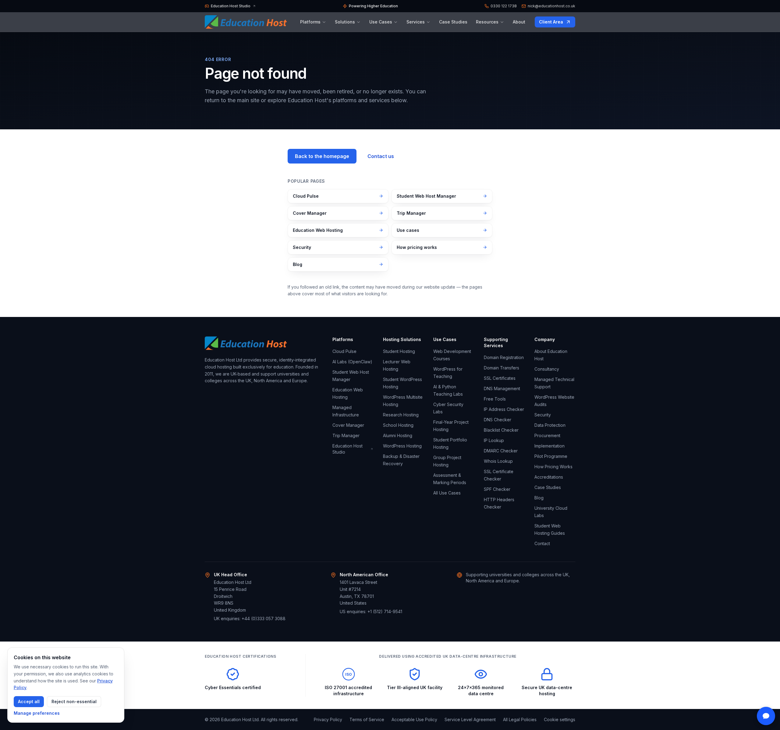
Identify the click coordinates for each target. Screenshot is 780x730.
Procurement (547, 435)
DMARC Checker (501, 450)
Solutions (345, 21)
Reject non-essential (74, 701)
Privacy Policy (328, 719)
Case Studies (453, 21)
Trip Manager (411, 213)
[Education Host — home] (248, 22)
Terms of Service (366, 719)
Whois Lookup (498, 461)
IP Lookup (494, 440)
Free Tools (495, 398)
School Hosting (398, 425)
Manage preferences (37, 713)
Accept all (29, 701)
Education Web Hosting (318, 230)
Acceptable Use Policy (414, 719)
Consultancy (546, 369)
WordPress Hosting (402, 445)
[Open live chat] (766, 716)
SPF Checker (497, 489)
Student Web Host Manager (426, 196)
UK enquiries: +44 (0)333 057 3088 (249, 618)
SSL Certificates (500, 378)
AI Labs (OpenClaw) (352, 361)
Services (415, 21)
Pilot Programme (550, 456)
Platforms (310, 21)
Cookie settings (559, 719)
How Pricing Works (553, 466)
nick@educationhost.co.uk (551, 6)
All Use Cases (447, 492)
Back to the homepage (322, 156)
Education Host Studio (351, 449)
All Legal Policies (520, 719)
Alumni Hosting (397, 435)
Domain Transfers (501, 367)
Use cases (408, 230)
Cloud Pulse (306, 196)
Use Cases (380, 21)
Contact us (380, 156)
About (519, 21)
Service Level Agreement (470, 719)
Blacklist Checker (501, 430)
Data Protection (550, 425)
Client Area (557, 23)
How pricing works (417, 247)
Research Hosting (401, 414)
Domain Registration (504, 357)
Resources (487, 21)
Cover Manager (310, 213)
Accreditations (548, 477)
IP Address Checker (504, 409)
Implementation (549, 445)
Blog (297, 264)
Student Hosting (399, 351)
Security (302, 247)
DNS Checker (497, 419)
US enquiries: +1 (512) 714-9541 (371, 611)
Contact (542, 543)
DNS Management (502, 388)
